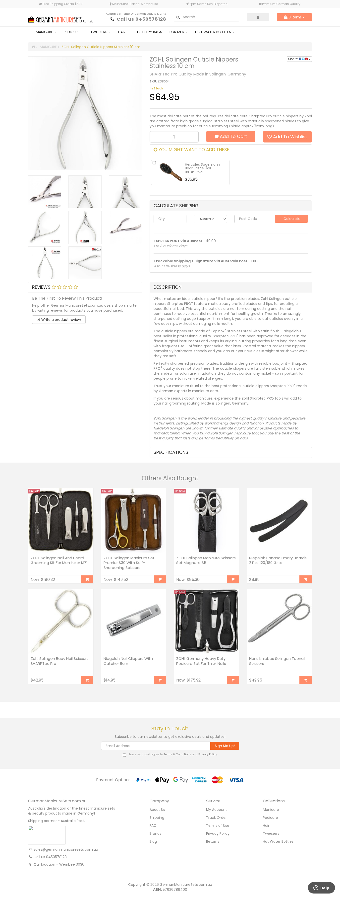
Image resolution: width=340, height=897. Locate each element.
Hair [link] (266, 825)
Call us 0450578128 (141, 19)
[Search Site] (178, 17)
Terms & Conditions (177, 754)
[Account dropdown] (258, 17)
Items (295, 17)
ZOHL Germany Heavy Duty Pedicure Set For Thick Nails (201, 661)
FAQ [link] (153, 825)
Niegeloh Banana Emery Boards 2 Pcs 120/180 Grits (278, 560)
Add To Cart (233, 136)
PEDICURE (72, 31)
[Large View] (44, 191)
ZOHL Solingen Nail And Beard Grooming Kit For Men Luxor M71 (59, 560)
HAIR (122, 31)
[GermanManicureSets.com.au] (60, 16)
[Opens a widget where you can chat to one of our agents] (321, 888)
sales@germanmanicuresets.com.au (66, 849)
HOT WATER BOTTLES (213, 31)
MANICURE (45, 31)
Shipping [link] (157, 817)
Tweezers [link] (271, 833)
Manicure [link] (271, 809)
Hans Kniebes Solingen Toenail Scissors (277, 661)
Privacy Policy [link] (217, 833)
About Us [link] (157, 809)
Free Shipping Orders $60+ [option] (62, 4)
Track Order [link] (216, 817)
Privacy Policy (207, 754)
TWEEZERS (99, 31)
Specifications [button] (171, 452)
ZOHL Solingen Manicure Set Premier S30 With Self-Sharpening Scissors (129, 562)
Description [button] (167, 287)
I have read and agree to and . (173, 754)
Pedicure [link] (270, 817)
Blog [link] (153, 841)
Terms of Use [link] (217, 825)
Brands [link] (155, 833)
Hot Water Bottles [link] (278, 841)
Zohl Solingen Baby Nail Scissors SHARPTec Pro (60, 661)
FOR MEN (177, 31)
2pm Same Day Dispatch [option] (208, 4)
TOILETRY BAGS (149, 31)
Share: (293, 59)
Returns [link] (212, 841)
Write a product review (60, 319)
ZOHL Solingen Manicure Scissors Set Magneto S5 (206, 560)
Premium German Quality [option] (280, 4)
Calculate (291, 218)
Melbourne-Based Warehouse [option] (135, 4)
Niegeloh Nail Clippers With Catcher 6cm (128, 661)
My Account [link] (216, 809)
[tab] (85, 287)
